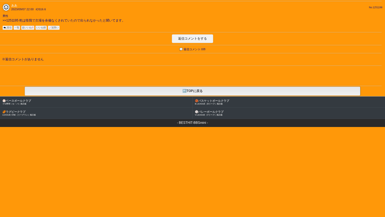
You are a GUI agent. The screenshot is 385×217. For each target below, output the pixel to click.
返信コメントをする (192, 38)
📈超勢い (54, 27)
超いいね (27, 27)
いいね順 (41, 27)
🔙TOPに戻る (192, 91)
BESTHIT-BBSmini (192, 122)
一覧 (16, 27)
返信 (9, 27)
